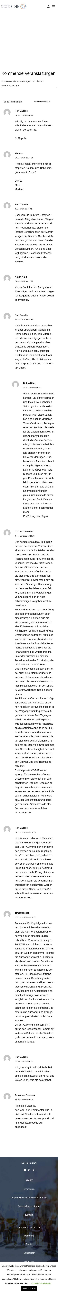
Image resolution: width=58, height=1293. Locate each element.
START (29, 1180)
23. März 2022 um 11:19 (24, 1100)
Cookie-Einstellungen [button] (41, 1283)
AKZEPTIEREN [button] (29, 1288)
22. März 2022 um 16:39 (24, 1061)
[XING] (33, 1170)
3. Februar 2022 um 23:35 (25, 536)
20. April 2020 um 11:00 (24, 281)
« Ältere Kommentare (42, 101)
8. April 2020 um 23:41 (23, 209)
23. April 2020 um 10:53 (32, 388)
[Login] (48, 6)
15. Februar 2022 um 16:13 (25, 832)
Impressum (29, 1189)
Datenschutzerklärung (29, 1206)
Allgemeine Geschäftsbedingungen (29, 1197)
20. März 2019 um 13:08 (24, 115)
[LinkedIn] (29, 1170)
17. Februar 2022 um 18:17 (25, 917)
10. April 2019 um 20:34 (24, 158)
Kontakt (29, 1215)
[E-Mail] (25, 1170)
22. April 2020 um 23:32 (24, 320)
